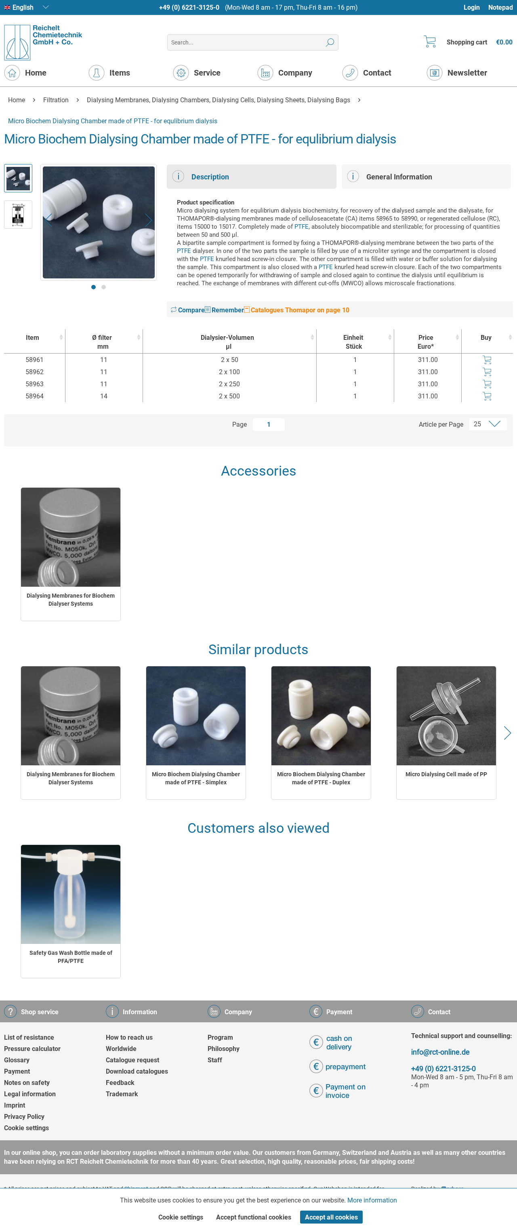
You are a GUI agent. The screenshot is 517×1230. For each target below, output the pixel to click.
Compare (191, 310)
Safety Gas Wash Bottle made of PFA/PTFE (70, 957)
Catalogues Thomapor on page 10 (299, 310)
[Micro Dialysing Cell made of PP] (446, 715)
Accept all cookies (331, 1217)
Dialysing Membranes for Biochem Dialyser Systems (71, 599)
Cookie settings (26, 1128)
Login (472, 7)
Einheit (353, 342)
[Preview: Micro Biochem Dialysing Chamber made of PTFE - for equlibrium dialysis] (18, 178)
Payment (17, 1071)
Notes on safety (27, 1083)
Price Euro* (426, 342)
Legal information (30, 1094)
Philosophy (224, 1049)
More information (372, 1200)
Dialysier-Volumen (227, 342)
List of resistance (29, 1037)
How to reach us (129, 1037)
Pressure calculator (32, 1049)
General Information (399, 177)
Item (32, 337)
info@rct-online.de (440, 1052)
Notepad (500, 7)
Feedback (120, 1083)
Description (210, 177)
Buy (486, 337)
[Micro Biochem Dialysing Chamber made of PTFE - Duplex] (321, 715)
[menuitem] (475, 7)
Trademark (122, 1094)
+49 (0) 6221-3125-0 (189, 7)
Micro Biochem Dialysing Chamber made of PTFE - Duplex (321, 778)
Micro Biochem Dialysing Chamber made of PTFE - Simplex (196, 778)
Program (220, 1037)
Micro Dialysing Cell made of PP (446, 774)
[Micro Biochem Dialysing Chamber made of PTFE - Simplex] (196, 715)
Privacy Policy (24, 1116)
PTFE (301, 226)
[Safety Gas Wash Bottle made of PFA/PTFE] (70, 894)
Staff (215, 1060)
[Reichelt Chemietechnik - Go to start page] (43, 43)
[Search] (330, 42)
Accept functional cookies (253, 1217)
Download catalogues (137, 1071)
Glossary (16, 1060)
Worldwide (121, 1049)
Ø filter (102, 342)
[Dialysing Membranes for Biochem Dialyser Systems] (70, 537)
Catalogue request (132, 1060)
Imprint (14, 1105)
